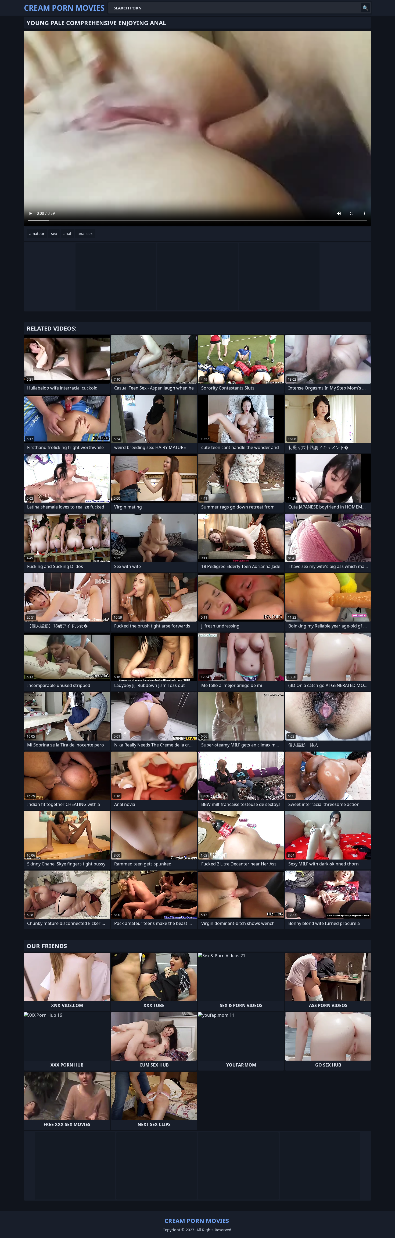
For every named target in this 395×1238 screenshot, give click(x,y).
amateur (37, 233)
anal (67, 233)
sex (54, 233)
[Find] (365, 7)
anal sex (85, 233)
